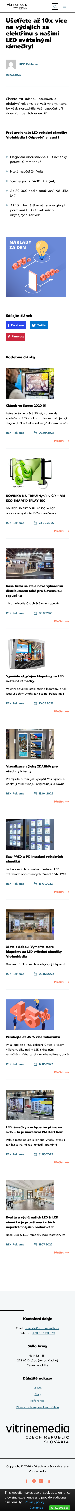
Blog (38, 1394)
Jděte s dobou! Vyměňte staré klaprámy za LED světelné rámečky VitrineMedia (34, 951)
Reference (37, 1401)
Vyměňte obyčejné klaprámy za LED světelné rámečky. (35, 679)
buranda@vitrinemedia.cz (42, 1328)
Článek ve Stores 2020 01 (26, 405)
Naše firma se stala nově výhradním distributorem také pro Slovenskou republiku (34, 591)
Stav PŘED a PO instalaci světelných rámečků (34, 859)
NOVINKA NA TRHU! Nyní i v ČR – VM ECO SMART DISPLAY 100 (35, 498)
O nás (38, 1388)
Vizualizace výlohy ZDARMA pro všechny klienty (32, 769)
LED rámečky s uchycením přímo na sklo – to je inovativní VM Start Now (34, 1130)
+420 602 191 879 (43, 1333)
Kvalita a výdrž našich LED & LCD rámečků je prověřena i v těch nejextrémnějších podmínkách (32, 1222)
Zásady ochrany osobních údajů (37, 1407)
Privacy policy (34, 1502)
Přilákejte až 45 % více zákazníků (33, 1037)
